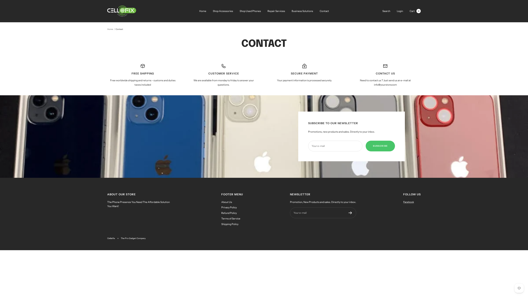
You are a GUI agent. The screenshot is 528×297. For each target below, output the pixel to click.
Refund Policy (229, 212)
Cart (414, 11)
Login (400, 11)
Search (386, 11)
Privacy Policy (229, 207)
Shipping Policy (229, 224)
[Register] (350, 212)
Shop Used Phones (250, 11)
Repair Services (276, 11)
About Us (226, 202)
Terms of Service (230, 218)
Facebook (408, 202)
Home (202, 11)
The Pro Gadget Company (133, 238)
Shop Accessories (223, 11)
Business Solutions (302, 11)
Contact (324, 11)
